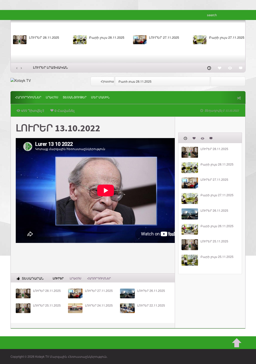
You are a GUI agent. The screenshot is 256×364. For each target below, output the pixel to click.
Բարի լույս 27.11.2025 (226, 37)
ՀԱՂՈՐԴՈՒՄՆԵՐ (28, 97)
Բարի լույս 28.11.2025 (106, 37)
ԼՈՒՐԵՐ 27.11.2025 (164, 37)
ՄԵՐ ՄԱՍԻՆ (100, 97)
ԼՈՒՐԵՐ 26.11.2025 (151, 291)
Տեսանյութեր (74, 97)
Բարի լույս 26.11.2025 (217, 226)
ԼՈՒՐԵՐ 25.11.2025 (47, 305)
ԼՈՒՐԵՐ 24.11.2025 (99, 305)
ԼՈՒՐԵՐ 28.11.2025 (44, 37)
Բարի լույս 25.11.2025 (217, 257)
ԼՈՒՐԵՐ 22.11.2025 (151, 305)
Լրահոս (52, 97)
